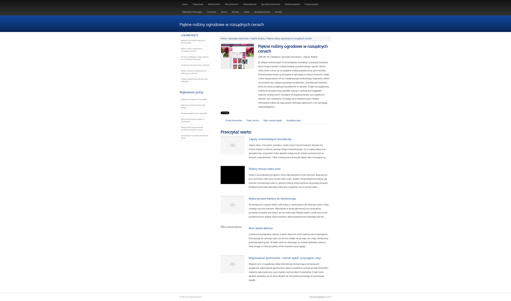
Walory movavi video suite (265, 168)
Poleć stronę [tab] (253, 120)
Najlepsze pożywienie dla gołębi (194, 99)
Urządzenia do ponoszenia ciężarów (195, 65)
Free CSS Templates (317, 297)
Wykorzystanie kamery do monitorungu (272, 198)
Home (224, 38)
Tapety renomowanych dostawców (270, 139)
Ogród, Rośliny (258, 38)
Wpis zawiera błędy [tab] (272, 120)
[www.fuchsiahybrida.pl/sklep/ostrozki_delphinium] (237, 56)
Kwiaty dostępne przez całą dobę (194, 113)
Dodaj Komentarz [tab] (233, 120)
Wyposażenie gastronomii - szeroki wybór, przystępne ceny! (285, 258)
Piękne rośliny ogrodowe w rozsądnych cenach (289, 38)
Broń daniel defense (261, 228)
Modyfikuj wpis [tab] (294, 120)
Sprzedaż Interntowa (239, 38)
